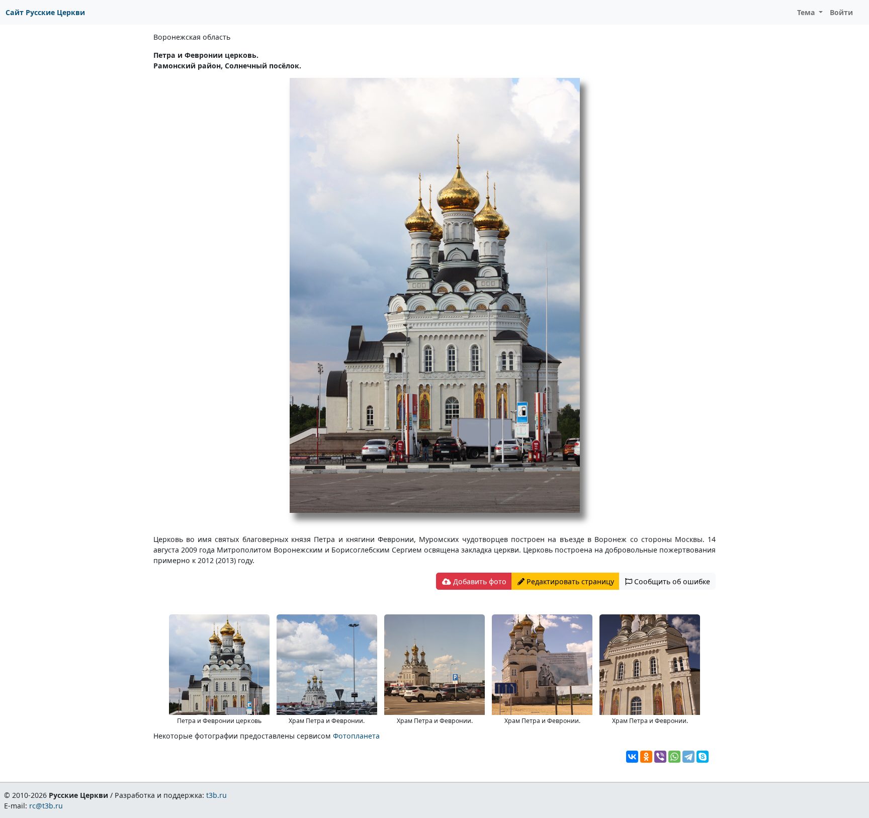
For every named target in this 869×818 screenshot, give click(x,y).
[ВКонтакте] (632, 757)
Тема (807, 12)
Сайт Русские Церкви (45, 12)
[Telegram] (688, 757)
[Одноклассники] (646, 757)
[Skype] (703, 757)
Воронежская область (191, 37)
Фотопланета (356, 736)
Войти (841, 12)
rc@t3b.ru (46, 805)
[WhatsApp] (674, 757)
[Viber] (660, 757)
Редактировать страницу (569, 581)
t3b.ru (216, 795)
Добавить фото (478, 581)
